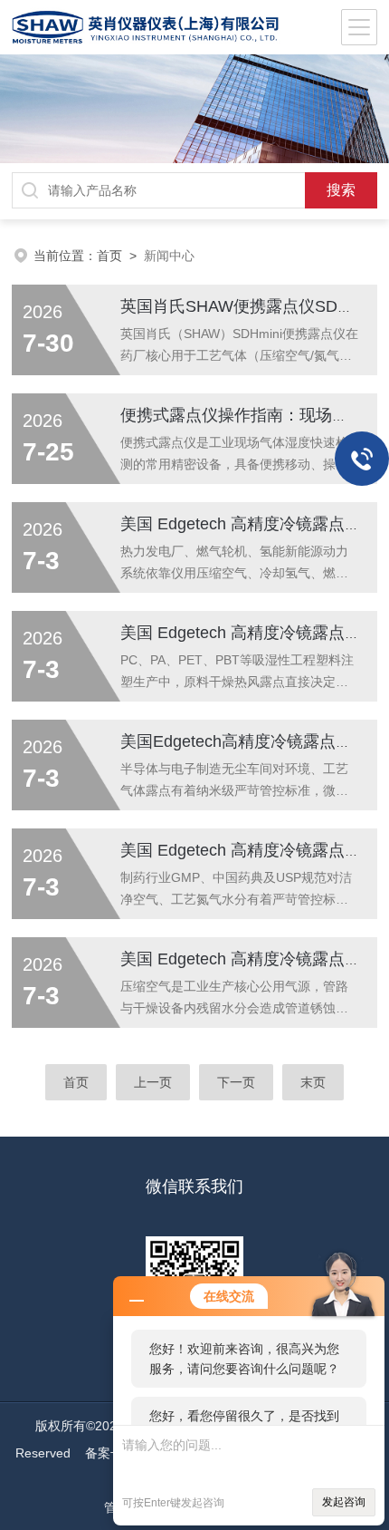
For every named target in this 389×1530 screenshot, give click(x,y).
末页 (313, 1082)
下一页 (236, 1082)
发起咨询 (343, 1502)
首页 (109, 255)
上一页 (153, 1082)
